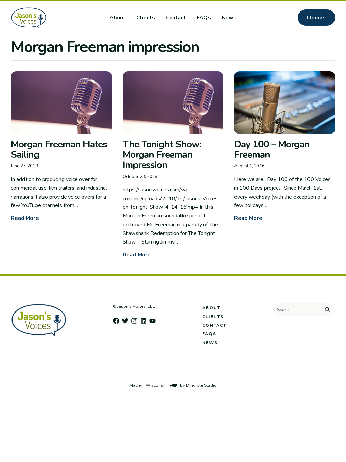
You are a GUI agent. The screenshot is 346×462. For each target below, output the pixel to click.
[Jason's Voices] (50, 17)
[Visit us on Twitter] (125, 321)
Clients (145, 17)
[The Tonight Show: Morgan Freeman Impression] (173, 102)
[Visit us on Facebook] (116, 321)
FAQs (204, 17)
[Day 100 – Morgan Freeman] (284, 102)
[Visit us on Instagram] (134, 321)
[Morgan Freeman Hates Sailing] (61, 102)
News (229, 17)
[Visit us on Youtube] (152, 321)
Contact (176, 17)
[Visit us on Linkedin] (143, 321)
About (117, 17)
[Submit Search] (327, 310)
